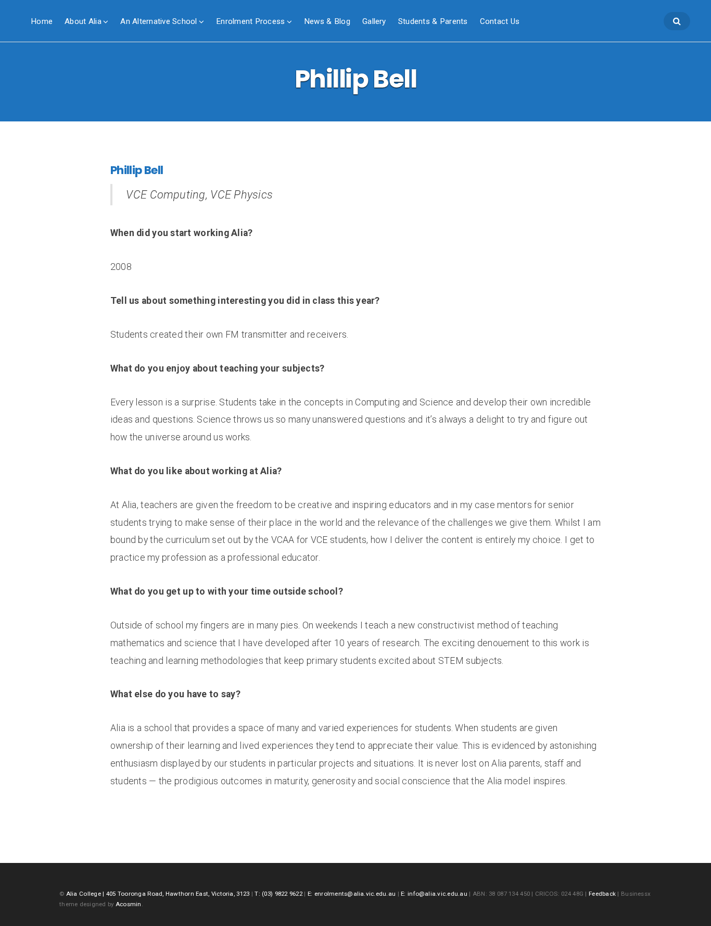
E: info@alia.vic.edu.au (434, 893)
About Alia (83, 21)
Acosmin (129, 904)
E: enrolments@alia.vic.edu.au (352, 893)
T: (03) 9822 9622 (278, 893)
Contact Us (500, 21)
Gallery (374, 21)
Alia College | (86, 893)
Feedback (602, 893)
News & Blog (327, 21)
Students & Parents (433, 21)
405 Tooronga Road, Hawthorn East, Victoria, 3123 (178, 893)
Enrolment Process (250, 21)
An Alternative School (158, 21)
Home (42, 21)
